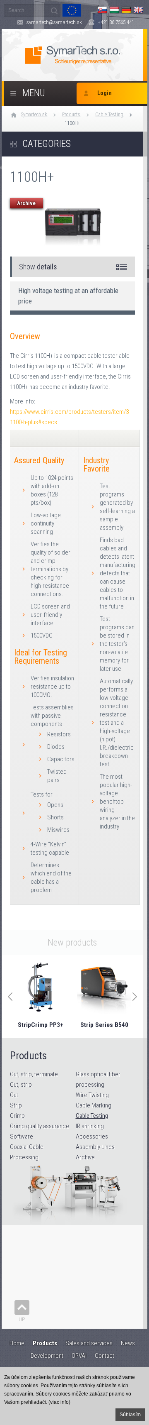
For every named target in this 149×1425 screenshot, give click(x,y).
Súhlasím (130, 1415)
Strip (16, 1105)
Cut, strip (21, 1084)
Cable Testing (109, 114)
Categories (46, 143)
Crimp (17, 1115)
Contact (104, 1355)
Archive (85, 1157)
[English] (138, 10)
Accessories (92, 1136)
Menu (33, 93)
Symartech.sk (34, 114)
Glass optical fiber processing (98, 1079)
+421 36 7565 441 (116, 22)
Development (47, 1355)
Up (22, 1319)
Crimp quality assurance (39, 1126)
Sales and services (89, 1343)
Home (17, 1343)
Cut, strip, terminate (34, 1074)
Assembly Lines (95, 1147)
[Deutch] (126, 10)
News (128, 1343)
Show (38, 266)
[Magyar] (114, 10)
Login (104, 93)
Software (21, 1136)
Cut (14, 1095)
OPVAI (79, 1355)
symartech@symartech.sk (54, 22)
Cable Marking (93, 1105)
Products (71, 114)
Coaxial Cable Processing (26, 1152)
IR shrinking (90, 1126)
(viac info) (59, 1402)
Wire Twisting (92, 1095)
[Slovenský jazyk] (102, 10)
